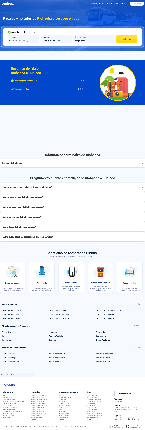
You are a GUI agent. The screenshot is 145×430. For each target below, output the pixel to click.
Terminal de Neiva (36, 416)
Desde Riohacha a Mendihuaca (60, 318)
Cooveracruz (6, 340)
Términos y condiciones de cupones (13, 401)
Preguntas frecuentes (9, 403)
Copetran (5, 336)
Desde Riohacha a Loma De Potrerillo (109, 310)
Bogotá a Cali (90, 403)
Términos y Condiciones (10, 407)
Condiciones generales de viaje (12, 411)
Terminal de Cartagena (38, 411)
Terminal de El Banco (103, 362)
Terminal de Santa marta (104, 354)
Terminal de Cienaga (9, 358)
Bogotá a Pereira (91, 409)
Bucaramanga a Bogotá (93, 401)
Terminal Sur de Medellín (38, 401)
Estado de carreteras (9, 399)
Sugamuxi (52, 340)
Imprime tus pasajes (97, 3)
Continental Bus (63, 418)
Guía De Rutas (12, 375)
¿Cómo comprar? (8, 397)
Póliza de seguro (8, 413)
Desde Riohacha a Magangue (59, 314)
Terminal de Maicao (8, 354)
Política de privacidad (9, 405)
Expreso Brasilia (7, 332)
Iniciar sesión (137, 3)
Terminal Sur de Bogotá (38, 397)
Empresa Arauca (64, 413)
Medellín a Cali (90, 411)
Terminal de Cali (35, 409)
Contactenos (7, 418)
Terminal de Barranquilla (10, 362)
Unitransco (53, 332)
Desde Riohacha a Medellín (11, 318)
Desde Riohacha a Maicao (105, 314)
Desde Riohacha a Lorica (10, 314)
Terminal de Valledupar (57, 354)
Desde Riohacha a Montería (105, 318)
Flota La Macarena (64, 416)
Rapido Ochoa (101, 332)
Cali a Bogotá (90, 405)
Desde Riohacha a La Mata (11, 310)
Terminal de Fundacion (57, 358)
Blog (4, 395)
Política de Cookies (8, 416)
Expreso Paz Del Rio (103, 340)
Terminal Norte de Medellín (39, 403)
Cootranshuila (101, 336)
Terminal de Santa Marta (38, 413)
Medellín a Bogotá (91, 397)
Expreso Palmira (64, 403)
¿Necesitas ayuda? (125, 393)
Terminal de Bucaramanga (39, 405)
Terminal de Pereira (36, 418)
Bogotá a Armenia (92, 407)
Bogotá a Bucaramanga (93, 399)
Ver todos (137, 304)
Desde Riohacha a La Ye (57, 310)
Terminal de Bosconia (103, 358)
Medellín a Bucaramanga (94, 413)
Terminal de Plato (55, 362)
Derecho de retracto (9, 409)
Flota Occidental (64, 411)
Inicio (3, 375)
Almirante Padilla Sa (56, 336)
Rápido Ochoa (63, 407)
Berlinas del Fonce (64, 405)
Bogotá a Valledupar (92, 418)
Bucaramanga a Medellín (94, 416)
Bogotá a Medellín (91, 395)
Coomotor (62, 401)
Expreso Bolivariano (65, 397)
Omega (61, 409)
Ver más (33, 420)
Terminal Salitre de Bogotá (39, 399)
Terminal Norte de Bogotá (38, 395)
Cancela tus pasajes (112, 3)
